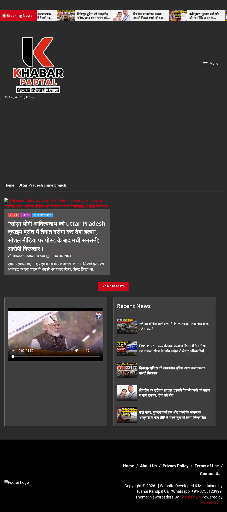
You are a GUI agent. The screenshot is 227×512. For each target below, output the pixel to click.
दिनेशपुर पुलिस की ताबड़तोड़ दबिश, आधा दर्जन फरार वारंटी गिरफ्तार (86, 16)
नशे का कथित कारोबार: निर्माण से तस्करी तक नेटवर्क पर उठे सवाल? (174, 326)
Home (128, 465)
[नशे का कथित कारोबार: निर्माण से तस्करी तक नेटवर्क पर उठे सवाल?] (127, 326)
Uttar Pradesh (42, 215)
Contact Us (210, 473)
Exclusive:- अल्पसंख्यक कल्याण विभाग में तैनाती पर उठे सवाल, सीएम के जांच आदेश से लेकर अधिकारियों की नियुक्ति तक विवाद (173, 348)
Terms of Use (206, 465)
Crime (13, 215)
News (25, 215)
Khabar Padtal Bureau (29, 256)
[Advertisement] (113, 140)
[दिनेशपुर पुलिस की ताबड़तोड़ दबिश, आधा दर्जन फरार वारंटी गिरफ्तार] (58, 15)
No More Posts (113, 286)
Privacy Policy (175, 465)
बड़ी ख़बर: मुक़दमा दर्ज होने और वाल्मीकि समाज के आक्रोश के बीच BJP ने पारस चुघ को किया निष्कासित (198, 16)
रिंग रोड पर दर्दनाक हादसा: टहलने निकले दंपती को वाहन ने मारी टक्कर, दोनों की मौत (141, 16)
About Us (148, 465)
